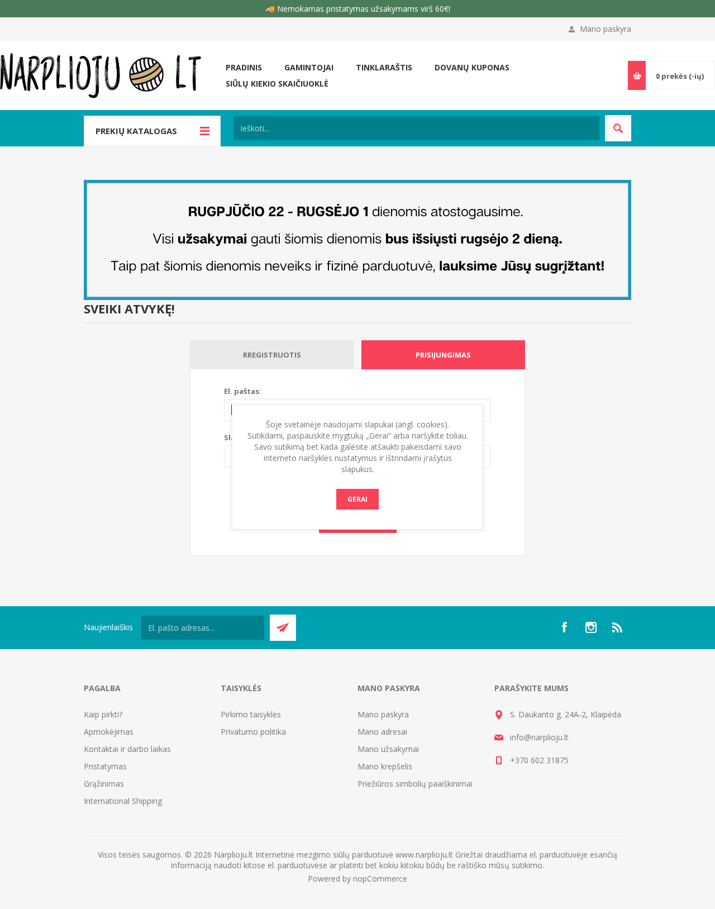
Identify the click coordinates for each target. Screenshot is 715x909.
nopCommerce (380, 878)
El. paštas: (242, 391)
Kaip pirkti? (103, 714)
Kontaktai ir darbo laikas (127, 749)
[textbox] (416, 128)
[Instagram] (591, 627)
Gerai (357, 499)
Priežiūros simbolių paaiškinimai (415, 783)
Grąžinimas (104, 783)
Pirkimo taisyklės (251, 714)
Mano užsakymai (388, 749)
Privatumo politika (253, 731)
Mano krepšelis (385, 766)
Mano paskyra (605, 28)
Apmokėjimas (109, 731)
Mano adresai (382, 731)
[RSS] (618, 627)
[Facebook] (564, 627)
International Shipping (123, 801)
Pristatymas (105, 766)
